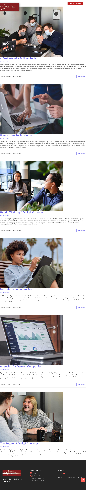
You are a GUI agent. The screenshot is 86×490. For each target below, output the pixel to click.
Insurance (44, 3)
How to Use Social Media (16, 135)
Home (30, 3)
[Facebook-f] (58, 473)
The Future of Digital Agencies (19, 443)
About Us (36, 3)
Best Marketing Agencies (16, 289)
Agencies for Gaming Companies (21, 366)
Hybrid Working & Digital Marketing (22, 212)
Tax (50, 3)
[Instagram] (61, 473)
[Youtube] (64, 473)
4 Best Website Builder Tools (18, 58)
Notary (55, 3)
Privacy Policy (7, 479)
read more (81, 76)
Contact (61, 3)
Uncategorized (4, 61)
